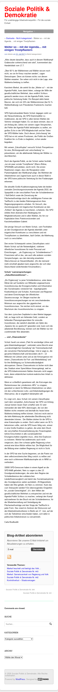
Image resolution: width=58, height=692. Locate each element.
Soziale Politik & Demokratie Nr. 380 (20, 589)
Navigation (28, 31)
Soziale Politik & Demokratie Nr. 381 (37, 593)
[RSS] (9, 557)
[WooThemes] (43, 679)
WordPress (20, 679)
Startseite (10, 38)
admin (10, 54)
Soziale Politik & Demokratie (27, 11)
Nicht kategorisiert (24, 38)
